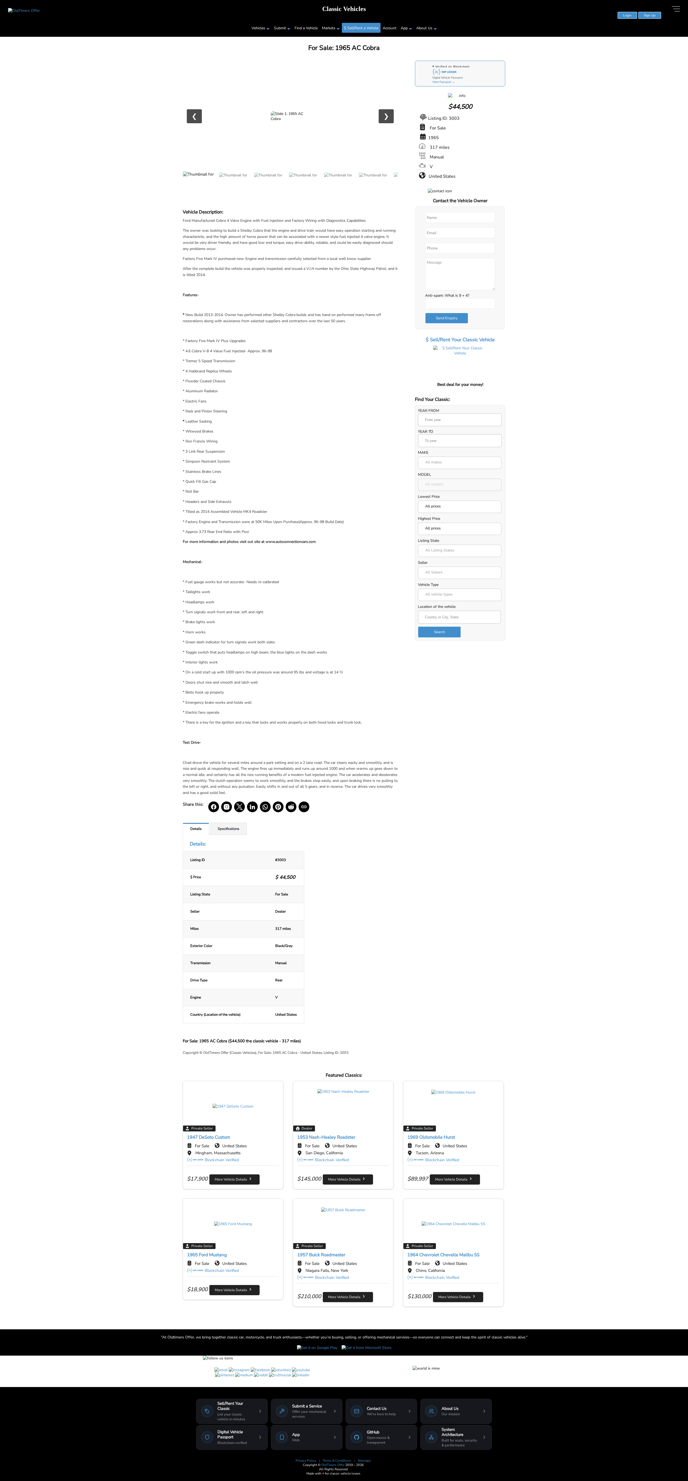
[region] (290, 116)
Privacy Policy (306, 1460)
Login (627, 15)
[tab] (196, 829)
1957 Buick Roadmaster (321, 1255)
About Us (424, 28)
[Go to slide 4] (304, 183)
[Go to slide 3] (269, 183)
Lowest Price (429, 496)
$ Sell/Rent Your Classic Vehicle (460, 339)
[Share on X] (239, 806)
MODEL (424, 474)
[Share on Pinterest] (278, 806)
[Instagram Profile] (226, 806)
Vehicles (258, 28)
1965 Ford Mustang (207, 1255)
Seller (423, 562)
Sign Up (649, 15)
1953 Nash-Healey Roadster (326, 1137)
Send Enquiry (446, 318)
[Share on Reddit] (291, 806)
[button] (459, 462)
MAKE (423, 452)
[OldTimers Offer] (24, 10)
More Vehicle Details (232, 1179)
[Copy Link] (304, 806)
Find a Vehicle (306, 28)
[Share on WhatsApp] (265, 806)
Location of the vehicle (437, 606)
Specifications (228, 828)
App (404, 28)
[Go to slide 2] (234, 183)
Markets (328, 28)
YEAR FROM (428, 410)
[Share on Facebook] (213, 806)
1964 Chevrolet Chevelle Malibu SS (443, 1255)
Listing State (428, 540)
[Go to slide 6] (373, 183)
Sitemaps (364, 1460)
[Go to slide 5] (338, 183)
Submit (280, 28)
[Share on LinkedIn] (252, 806)
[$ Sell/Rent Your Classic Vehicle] (460, 363)
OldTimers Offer (333, 1465)
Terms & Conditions (337, 1460)
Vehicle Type (428, 584)
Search (439, 632)
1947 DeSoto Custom (208, 1137)
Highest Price (429, 518)
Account (389, 28)
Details (196, 828)
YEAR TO (425, 431)
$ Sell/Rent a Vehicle (361, 28)
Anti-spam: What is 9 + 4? (447, 295)
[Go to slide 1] (199, 183)
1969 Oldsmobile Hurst (431, 1137)
